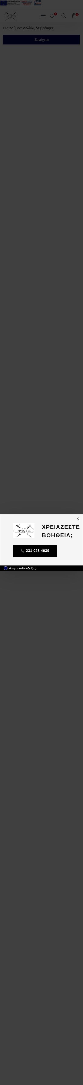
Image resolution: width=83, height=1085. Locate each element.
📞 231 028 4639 (34, 550)
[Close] (77, 518)
